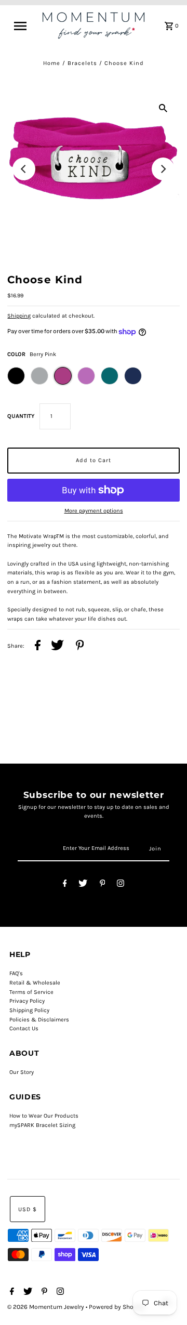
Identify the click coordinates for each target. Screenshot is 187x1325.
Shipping (19, 315)
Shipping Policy (29, 1010)
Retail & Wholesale (34, 982)
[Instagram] (120, 885)
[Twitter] (82, 885)
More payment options (93, 510)
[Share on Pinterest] (80, 646)
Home (51, 63)
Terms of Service (31, 992)
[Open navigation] (23, 26)
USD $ (27, 1209)
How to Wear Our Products (43, 1115)
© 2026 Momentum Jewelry (46, 1306)
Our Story (21, 1072)
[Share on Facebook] (38, 646)
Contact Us (23, 1028)
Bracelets (82, 63)
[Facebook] (65, 885)
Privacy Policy (27, 1001)
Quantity (20, 416)
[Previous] (23, 169)
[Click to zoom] (163, 107)
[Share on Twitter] (57, 646)
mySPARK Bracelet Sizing (42, 1125)
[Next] (163, 169)
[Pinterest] (102, 885)
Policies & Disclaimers (39, 1019)
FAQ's (16, 973)
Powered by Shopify (116, 1306)
